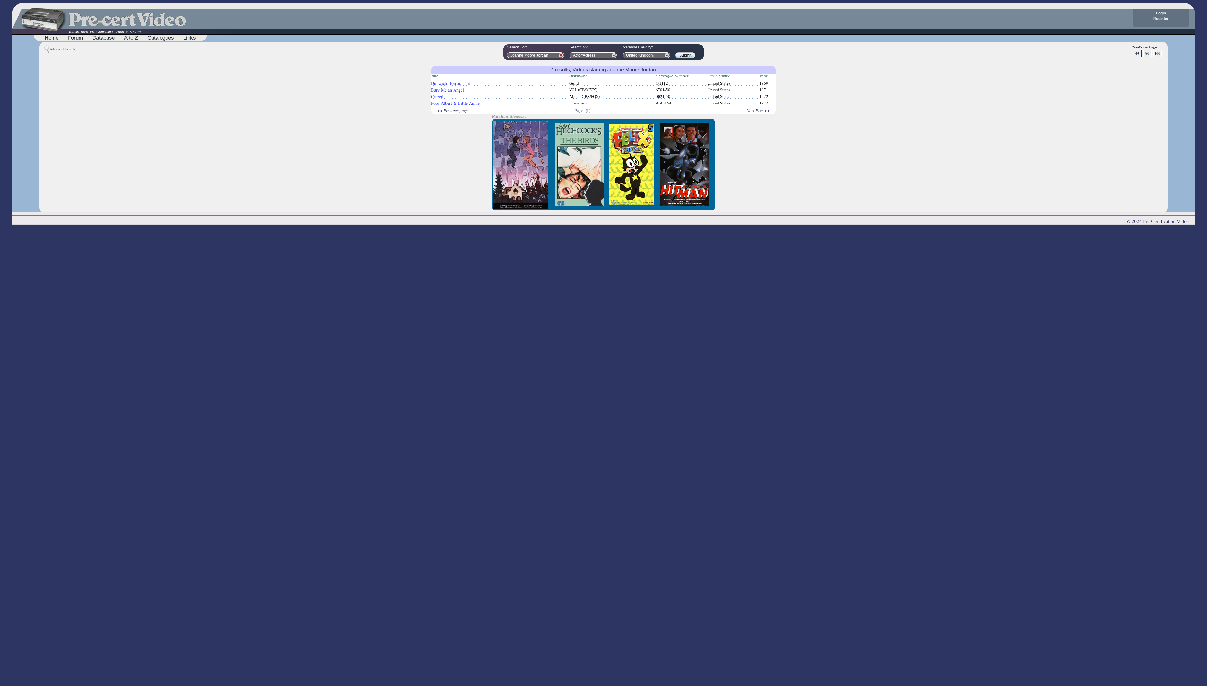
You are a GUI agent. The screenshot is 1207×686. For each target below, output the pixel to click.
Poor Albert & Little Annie (455, 103)
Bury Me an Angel (447, 90)
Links (189, 38)
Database (103, 38)
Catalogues (160, 38)
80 (1147, 53)
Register (1161, 18)
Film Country (718, 76)
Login (1161, 13)
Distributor (578, 76)
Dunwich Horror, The (450, 83)
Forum (75, 38)
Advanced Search (62, 49)
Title (434, 76)
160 (1157, 53)
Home (51, 38)
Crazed (437, 96)
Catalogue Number (672, 76)
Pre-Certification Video (107, 32)
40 (1137, 53)
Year (763, 76)
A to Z (131, 38)
